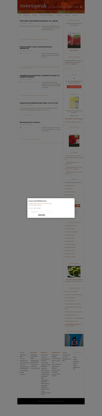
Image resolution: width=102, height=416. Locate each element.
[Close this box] (73, 199)
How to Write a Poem (47, 203)
